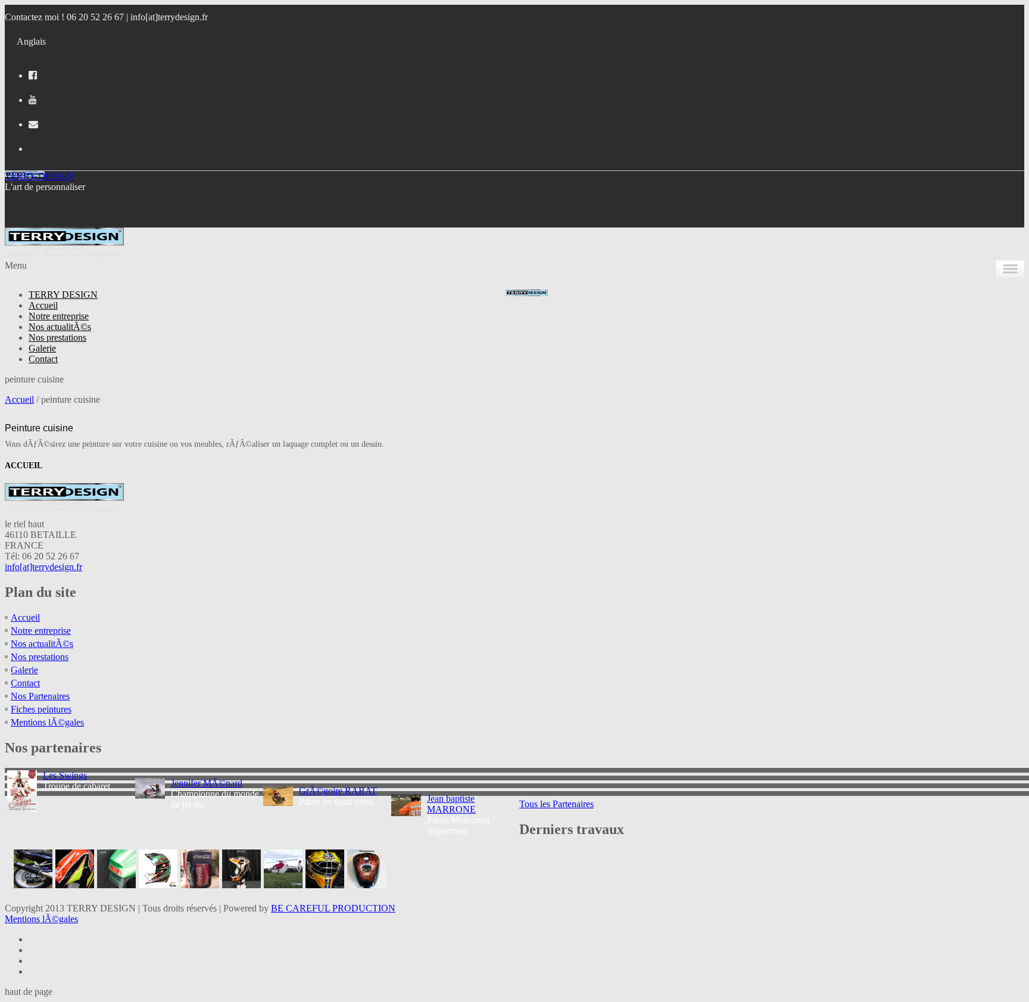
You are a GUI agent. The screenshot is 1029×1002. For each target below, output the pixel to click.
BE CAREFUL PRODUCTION (333, 908)
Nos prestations (57, 337)
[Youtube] (33, 100)
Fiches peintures (41, 709)
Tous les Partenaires (556, 804)
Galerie (42, 348)
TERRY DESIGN (39, 176)
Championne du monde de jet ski (215, 794)
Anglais (31, 41)
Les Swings (65, 775)
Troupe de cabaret (76, 780)
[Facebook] (33, 75)
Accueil (43, 305)
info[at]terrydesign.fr (169, 17)
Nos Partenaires (40, 696)
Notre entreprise (59, 316)
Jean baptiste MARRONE (451, 803)
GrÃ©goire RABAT (338, 791)
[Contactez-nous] (33, 124)
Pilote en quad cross (338, 796)
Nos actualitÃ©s (60, 327)
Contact (43, 359)
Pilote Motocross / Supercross (461, 814)
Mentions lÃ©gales (47, 722)
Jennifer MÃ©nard (206, 783)
